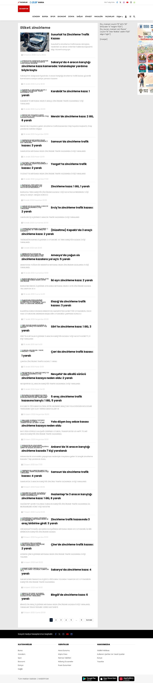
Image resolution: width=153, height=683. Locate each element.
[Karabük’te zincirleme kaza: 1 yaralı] (34, 92)
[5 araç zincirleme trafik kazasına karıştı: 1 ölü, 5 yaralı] (34, 397)
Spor (20, 658)
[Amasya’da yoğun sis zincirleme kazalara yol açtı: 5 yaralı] (34, 256)
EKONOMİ (62, 16)
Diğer (119, 16)
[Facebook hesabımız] (117, 2)
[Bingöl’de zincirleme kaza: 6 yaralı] (34, 595)
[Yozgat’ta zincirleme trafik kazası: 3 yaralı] (34, 165)
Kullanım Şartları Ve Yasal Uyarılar (111, 654)
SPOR (52, 16)
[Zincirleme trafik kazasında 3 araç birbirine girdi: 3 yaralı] (34, 520)
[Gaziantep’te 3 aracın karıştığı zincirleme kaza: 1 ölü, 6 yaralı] (34, 495)
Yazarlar (100, 661)
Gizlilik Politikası (103, 650)
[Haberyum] (24, 11)
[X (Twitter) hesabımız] (120, 2)
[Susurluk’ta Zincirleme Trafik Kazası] (34, 51)
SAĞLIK (80, 16)
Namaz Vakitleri (64, 658)
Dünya (20, 665)
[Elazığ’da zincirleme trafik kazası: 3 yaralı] (34, 303)
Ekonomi (21, 661)
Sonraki (89, 620)
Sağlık (20, 669)
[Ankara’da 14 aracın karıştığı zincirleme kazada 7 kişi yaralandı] (34, 447)
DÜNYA (71, 16)
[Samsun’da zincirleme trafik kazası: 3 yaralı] (34, 142)
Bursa (20, 650)
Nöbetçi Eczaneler (65, 661)
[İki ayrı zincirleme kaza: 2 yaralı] (34, 281)
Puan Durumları (64, 665)
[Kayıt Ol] (126, 16)
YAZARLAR (109, 16)
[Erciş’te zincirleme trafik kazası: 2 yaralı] (34, 208)
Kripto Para (62, 654)
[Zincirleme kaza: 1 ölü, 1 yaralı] (34, 187)
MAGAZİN (98, 16)
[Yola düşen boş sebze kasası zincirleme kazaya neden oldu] (34, 422)
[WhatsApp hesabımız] (134, 2)
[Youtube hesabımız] (127, 2)
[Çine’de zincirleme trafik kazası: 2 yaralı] (34, 545)
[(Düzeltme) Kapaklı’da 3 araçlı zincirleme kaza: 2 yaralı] (34, 231)
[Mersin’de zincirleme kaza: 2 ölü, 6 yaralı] (34, 117)
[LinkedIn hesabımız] (131, 2)
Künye (99, 658)
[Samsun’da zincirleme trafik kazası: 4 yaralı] (34, 473)
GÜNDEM (36, 16)
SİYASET (88, 16)
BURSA (45, 16)
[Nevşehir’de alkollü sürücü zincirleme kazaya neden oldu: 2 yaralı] (34, 375)
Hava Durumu (64, 650)
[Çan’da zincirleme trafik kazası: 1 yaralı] (34, 351)
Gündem (21, 654)
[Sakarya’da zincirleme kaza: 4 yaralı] (34, 570)
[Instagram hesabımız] (124, 2)
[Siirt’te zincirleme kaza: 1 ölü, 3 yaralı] (34, 327)
